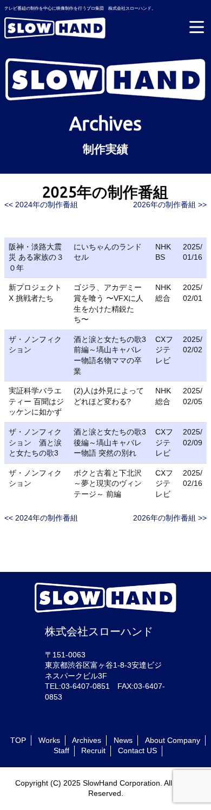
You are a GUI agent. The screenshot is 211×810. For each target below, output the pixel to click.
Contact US (137, 750)
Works (49, 740)
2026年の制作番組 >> (170, 204)
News (123, 740)
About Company (172, 740)
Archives (86, 740)
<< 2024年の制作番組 (41, 204)
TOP (18, 740)
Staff (61, 750)
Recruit (93, 750)
